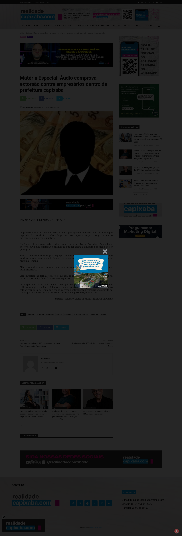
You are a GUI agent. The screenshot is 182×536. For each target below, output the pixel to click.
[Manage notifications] (176, 531)
